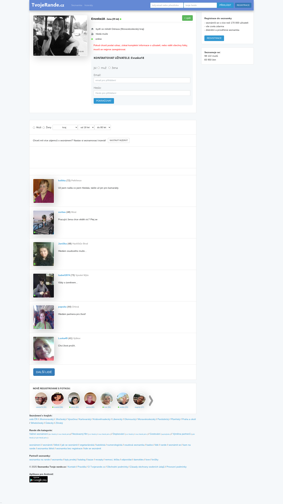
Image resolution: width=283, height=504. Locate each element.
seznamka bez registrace (69, 448)
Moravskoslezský (147, 419)
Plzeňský (175, 419)
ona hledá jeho (64, 434)
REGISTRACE (243, 5)
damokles (139, 459)
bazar (90, 459)
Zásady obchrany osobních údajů (147, 466)
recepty (99, 459)
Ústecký (49, 423)
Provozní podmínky (177, 466)
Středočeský (37, 423)
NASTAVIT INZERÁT (119, 140)
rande (163, 445)
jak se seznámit (70, 445)
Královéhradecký (101, 419)
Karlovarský (85, 419)
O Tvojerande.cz (96, 466)
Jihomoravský (46, 419)
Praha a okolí (189, 419)
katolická (100, 445)
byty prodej (70, 459)
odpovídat (126, 459)
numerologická (114, 445)
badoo (149, 445)
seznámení (35, 445)
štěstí (57, 445)
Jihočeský (61, 419)
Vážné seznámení (38, 434)
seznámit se (175, 445)
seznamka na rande (39, 459)
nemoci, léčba (112, 459)
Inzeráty (89, 5)
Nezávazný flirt (79, 434)
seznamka (57, 459)
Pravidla (82, 466)
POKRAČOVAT (104, 100)
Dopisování (118, 434)
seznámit (47, 445)
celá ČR (33, 419)
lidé (157, 445)
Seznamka (76, 5)
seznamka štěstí (45, 448)
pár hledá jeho (41, 438)
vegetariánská (87, 445)
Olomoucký (130, 419)
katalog (81, 459)
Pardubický (163, 419)
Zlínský (59, 423)
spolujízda (166, 434)
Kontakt (72, 466)
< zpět (187, 18)
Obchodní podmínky (117, 466)
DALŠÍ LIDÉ (44, 372)
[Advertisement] (113, 157)
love (148, 459)
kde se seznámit (92, 448)
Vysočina (72, 419)
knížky (155, 459)
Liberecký (117, 419)
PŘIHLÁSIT (225, 5)
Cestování (155, 434)
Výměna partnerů (182, 434)
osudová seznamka (134, 445)
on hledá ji (53, 434)
